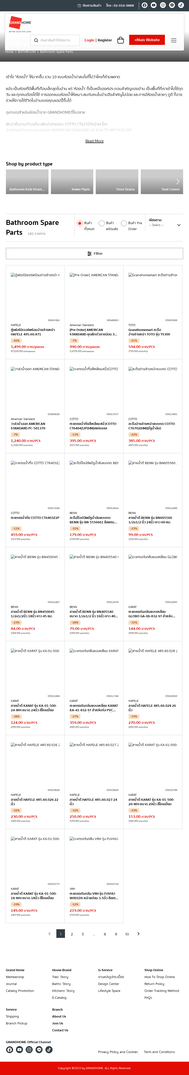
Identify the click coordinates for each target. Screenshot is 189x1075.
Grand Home (15, 970)
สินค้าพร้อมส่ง (112, 226)
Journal (11, 984)
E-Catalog (59, 998)
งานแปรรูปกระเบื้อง (111, 977)
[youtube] (154, 6)
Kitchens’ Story (63, 991)
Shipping (12, 1016)
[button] (49, 933)
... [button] (94, 934)
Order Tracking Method (161, 991)
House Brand (61, 970)
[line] (172, 6)
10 (127, 934)
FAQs (148, 998)
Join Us (57, 1023)
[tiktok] (181, 6)
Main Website (147, 40)
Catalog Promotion (20, 991)
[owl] (177, 181)
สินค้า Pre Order (135, 226)
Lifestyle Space (109, 991)
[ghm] (20, 24)
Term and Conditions (159, 1052)
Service (11, 1009)
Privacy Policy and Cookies (118, 1052)
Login (89, 40)
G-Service (105, 970)
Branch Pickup (16, 1023)
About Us (59, 1016)
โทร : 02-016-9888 (120, 5)
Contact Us (60, 1030)
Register (105, 40)
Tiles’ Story (60, 977)
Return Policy (154, 984)
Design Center (108, 984)
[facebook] (145, 6)
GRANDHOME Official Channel (28, 1042)
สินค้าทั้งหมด (89, 226)
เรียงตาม (155, 220)
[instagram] (163, 6)
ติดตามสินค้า (92, 5)
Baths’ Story (61, 984)
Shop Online (153, 970)
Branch (57, 1009)
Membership (15, 977)
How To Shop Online (159, 977)
